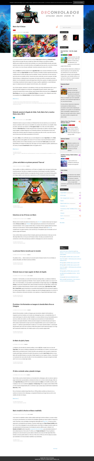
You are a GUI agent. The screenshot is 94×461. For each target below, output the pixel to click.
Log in (58, 459)
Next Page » (55, 448)
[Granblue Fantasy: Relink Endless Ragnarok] (64, 164)
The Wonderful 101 (50, 153)
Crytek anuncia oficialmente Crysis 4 (72, 277)
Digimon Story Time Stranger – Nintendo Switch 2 (68, 122)
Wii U (14, 117)
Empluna (62, 200)
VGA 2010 (39, 222)
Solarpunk (62, 213)
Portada (37, 101)
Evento (18, 243)
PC (61, 86)
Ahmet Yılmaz (62, 258)
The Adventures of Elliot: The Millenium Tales (68, 208)
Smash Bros (33, 153)
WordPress (55, 459)
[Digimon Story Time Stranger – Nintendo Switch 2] (64, 130)
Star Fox (62, 215)
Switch (14, 30)
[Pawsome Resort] (64, 92)
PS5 (63, 158)
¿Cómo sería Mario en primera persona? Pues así (28, 162)
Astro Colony (64, 170)
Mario (39, 103)
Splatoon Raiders (65, 138)
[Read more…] (16, 98)
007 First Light (63, 195)
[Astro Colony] (64, 178)
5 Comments (29, 218)
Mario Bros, (45, 421)
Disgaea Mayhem (63, 192)
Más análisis (62, 222)
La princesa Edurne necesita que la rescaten (27, 251)
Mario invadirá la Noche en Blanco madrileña (27, 411)
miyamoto (21, 402)
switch (20, 104)
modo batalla (53, 103)
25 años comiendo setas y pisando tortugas (26, 371)
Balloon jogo (62, 279)
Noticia (18, 152)
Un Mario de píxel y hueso (21, 341)
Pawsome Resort (65, 84)
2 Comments (28, 166)
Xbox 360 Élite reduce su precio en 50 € (72, 256)
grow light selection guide (64, 273)
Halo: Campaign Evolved (64, 198)
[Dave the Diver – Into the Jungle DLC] (64, 60)
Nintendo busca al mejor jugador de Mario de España (29, 272)
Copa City (62, 218)
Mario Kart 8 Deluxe (19, 27)
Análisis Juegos (19, 101)
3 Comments (29, 254)
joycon (33, 103)
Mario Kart (42, 103)
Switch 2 (67, 158)
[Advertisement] (70, 235)
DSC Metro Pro (43, 459)
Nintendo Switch (28, 101)
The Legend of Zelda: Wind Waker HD (41, 153)
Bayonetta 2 (19, 153)
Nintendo (24, 101)
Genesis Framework (50, 459)
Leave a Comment (26, 32)
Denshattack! (62, 206)
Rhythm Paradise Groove (65, 203)
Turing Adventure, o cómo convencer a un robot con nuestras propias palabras (70, 253)
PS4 (61, 158)
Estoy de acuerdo (78, 2)
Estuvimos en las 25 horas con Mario (24, 215)
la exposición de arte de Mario (36, 429)
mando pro (36, 103)
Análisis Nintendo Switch (21, 103)
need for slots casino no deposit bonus (67, 251)
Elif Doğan (62, 256)
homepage (62, 277)
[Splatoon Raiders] (64, 146)
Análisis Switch (28, 103)
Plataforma (34, 101)
